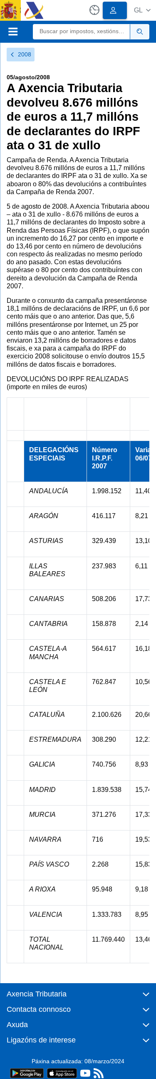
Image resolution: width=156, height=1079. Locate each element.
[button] (142, 10)
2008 (24, 54)
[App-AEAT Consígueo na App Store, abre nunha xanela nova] (62, 1072)
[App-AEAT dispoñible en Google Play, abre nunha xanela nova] (27, 1072)
